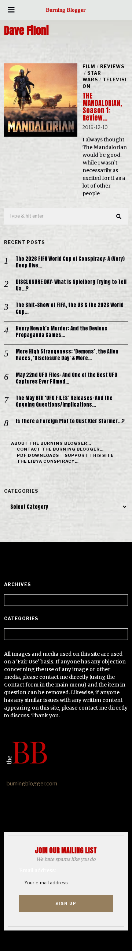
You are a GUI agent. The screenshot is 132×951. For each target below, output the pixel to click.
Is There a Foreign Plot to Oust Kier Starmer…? (70, 421)
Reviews (112, 66)
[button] (119, 216)
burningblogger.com (32, 783)
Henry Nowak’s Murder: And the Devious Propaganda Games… (61, 331)
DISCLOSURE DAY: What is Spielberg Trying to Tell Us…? (71, 285)
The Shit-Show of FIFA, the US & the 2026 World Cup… (70, 308)
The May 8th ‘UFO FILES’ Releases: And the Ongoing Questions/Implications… (64, 401)
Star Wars (91, 76)
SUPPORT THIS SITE (89, 455)
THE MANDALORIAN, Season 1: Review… (102, 107)
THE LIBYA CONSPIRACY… (48, 461)
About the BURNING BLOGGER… (51, 443)
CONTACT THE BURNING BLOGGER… (60, 449)
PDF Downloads (38, 455)
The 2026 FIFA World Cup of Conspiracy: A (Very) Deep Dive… (70, 262)
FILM (88, 66)
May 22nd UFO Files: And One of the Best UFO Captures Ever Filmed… (66, 378)
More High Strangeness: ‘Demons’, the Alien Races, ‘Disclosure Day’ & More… (67, 355)
